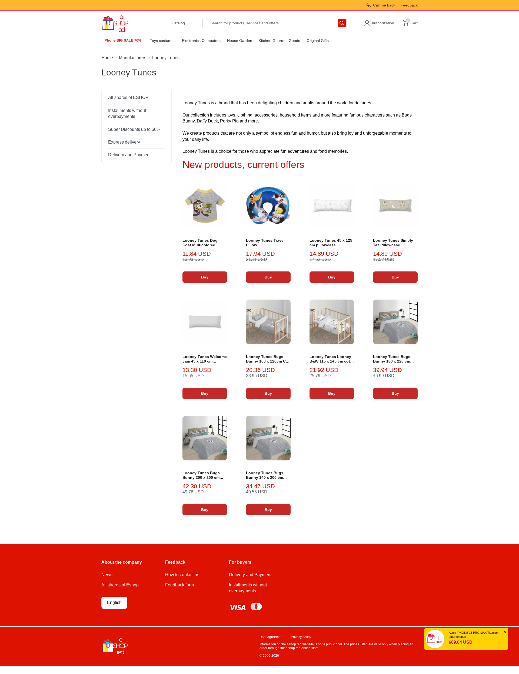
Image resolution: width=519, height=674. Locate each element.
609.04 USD (461, 642)
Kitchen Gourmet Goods (279, 40)
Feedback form (179, 585)
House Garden (239, 40)
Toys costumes (162, 40)
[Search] (342, 23)
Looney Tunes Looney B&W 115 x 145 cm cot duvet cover (330, 359)
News (106, 574)
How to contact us (182, 574)
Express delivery (124, 142)
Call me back (384, 5)
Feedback (409, 5)
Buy (204, 277)
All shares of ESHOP (128, 97)
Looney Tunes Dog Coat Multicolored (200, 242)
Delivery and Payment (129, 154)
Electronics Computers (201, 40)
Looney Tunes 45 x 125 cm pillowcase (331, 242)
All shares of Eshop (120, 585)
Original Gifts (318, 40)
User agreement (271, 637)
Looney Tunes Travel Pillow (265, 242)
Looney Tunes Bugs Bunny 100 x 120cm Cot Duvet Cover (268, 359)
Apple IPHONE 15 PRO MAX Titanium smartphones (473, 634)
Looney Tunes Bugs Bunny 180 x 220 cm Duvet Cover (391, 359)
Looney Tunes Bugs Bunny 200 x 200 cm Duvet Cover (201, 475)
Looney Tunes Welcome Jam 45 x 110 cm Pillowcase (204, 359)
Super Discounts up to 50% (134, 129)
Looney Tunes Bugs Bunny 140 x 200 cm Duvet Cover (264, 475)
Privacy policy (301, 637)
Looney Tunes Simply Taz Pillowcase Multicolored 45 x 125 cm (393, 243)
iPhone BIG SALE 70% (122, 40)
